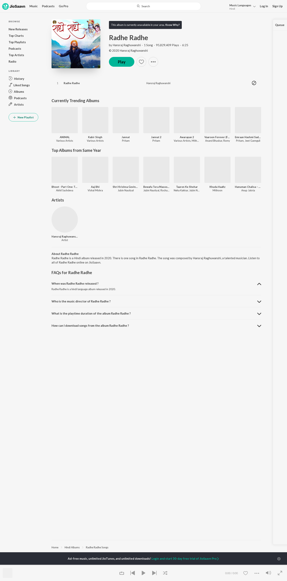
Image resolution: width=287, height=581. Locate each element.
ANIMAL (65, 137)
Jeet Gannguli (252, 140)
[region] (156, 547)
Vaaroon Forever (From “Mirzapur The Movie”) (217, 137)
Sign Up (277, 6)
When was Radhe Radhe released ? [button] (75, 283)
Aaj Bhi (95, 186)
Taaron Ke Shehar (187, 186)
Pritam (126, 140)
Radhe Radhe (72, 83)
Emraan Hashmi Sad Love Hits (248, 137)
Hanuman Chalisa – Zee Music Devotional (248, 186)
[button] (241, 6)
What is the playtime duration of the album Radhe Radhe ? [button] (91, 313)
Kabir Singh (95, 137)
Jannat (126, 137)
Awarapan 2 (187, 137)
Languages (240, 5)
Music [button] (33, 6)
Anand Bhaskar (213, 140)
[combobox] (143, 6)
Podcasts (48, 6)
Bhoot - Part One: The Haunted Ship (65, 186)
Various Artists (64, 140)
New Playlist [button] (25, 117)
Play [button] (122, 61)
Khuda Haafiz (217, 186)
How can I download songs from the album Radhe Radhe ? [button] (90, 325)
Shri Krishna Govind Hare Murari (126, 186)
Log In (264, 6)
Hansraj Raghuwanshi (127, 45)
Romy (226, 140)
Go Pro (63, 6)
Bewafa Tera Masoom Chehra (156, 186)
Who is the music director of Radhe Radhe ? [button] (81, 301)
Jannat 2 (156, 137)
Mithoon (196, 140)
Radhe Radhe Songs (97, 547)
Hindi (232, 8)
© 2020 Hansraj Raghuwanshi (128, 50)
